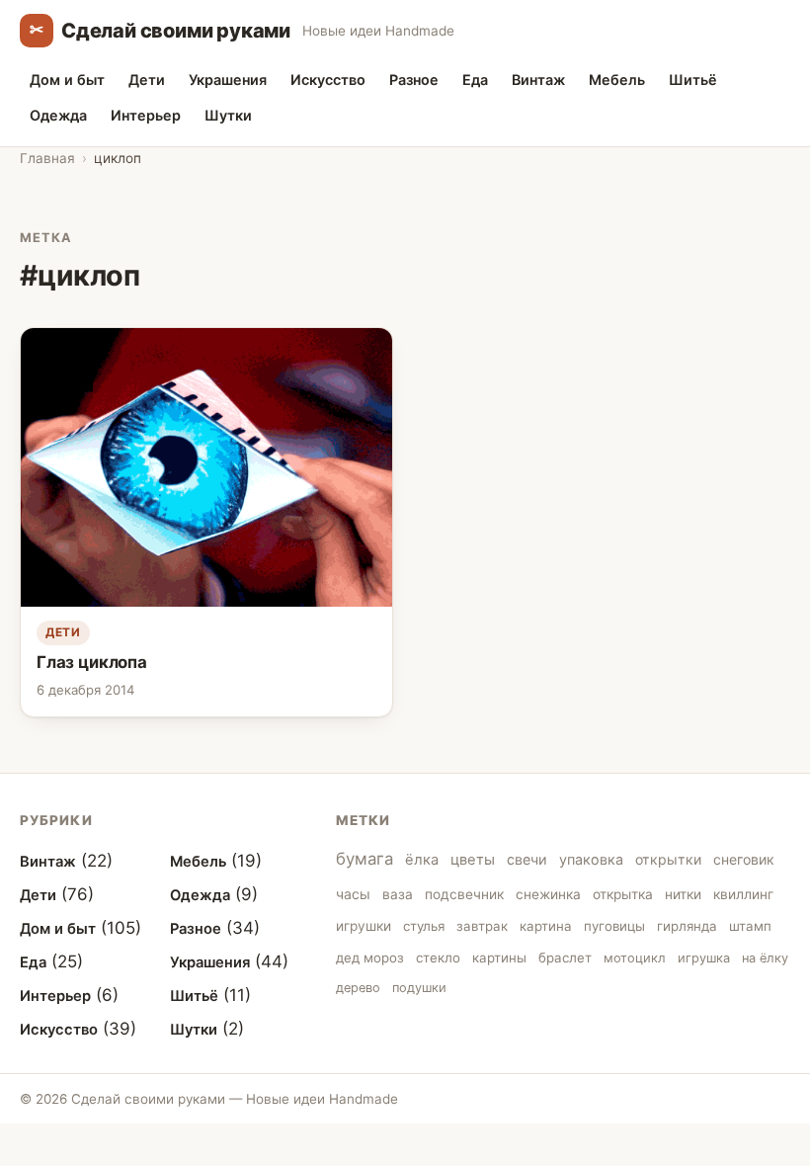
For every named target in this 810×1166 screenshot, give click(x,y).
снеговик (743, 859)
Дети (146, 79)
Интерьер (146, 115)
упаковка (591, 859)
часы (353, 893)
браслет (565, 957)
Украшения (228, 79)
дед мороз (370, 957)
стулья (424, 926)
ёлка (422, 860)
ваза (397, 894)
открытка (623, 894)
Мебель (617, 79)
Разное (414, 79)
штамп (750, 926)
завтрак (482, 926)
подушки (419, 987)
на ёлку (765, 958)
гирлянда (687, 926)
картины (499, 957)
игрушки (363, 926)
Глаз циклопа (92, 662)
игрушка (704, 958)
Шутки (228, 115)
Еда (475, 79)
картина (546, 926)
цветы (472, 860)
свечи (527, 859)
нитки (683, 894)
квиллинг (743, 894)
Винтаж (538, 79)
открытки (668, 859)
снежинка (548, 894)
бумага (364, 859)
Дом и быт (67, 79)
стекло (438, 957)
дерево (358, 987)
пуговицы (614, 926)
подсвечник (464, 894)
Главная (47, 158)
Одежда (58, 115)
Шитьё (693, 79)
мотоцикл (635, 958)
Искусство (327, 79)
